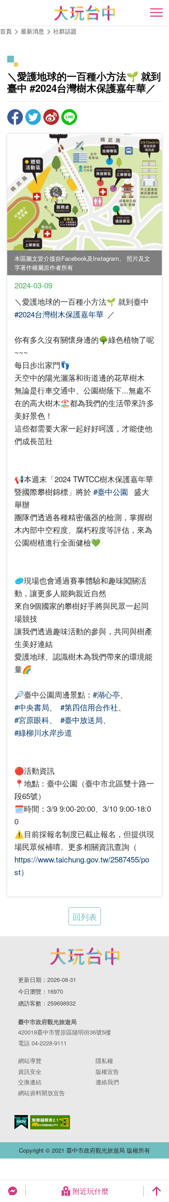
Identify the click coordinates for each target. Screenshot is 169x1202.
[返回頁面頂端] (156, 1191)
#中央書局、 (35, 707)
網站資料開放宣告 (41, 1092)
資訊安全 (29, 1071)
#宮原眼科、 (35, 719)
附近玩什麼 (91, 1191)
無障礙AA (50, 1122)
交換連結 (29, 1081)
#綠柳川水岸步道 (43, 732)
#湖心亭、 (110, 694)
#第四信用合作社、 (93, 707)
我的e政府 (21, 1122)
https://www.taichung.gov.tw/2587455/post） (81, 865)
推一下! (33, 117)
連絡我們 (107, 1081)
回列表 (85, 916)
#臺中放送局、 (85, 719)
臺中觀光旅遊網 (84, 13)
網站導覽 (29, 1060)
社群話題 (65, 31)
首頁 (6, 31)
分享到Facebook (15, 117)
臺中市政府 (84, 956)
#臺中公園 (110, 491)
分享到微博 (51, 117)
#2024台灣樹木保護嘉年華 (59, 314)
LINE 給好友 (69, 117)
